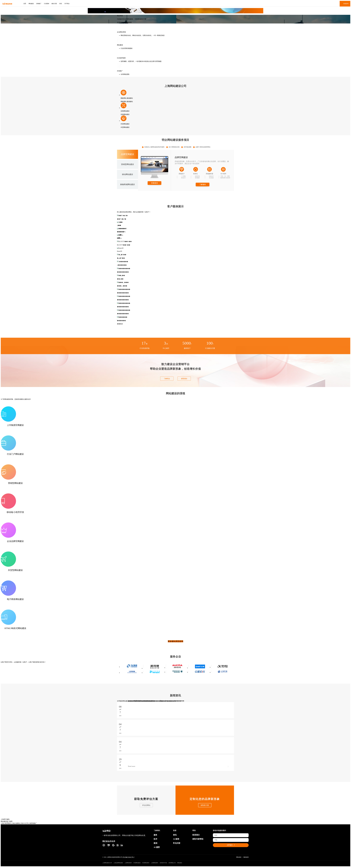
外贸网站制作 (145, 862)
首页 (24, 3)
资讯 (60, 3)
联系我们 (196, 835)
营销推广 (38, 3)
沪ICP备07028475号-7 (128, 857)
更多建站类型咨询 (175, 641)
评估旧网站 (146, 805)
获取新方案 (205, 805)
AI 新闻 (176, 839)
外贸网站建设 (137, 862)
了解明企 (167, 379)
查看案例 (154, 183)
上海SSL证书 (24, 823)
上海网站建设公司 (107, 862)
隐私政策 (246, 857)
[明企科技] (106, 830)
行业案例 (46, 3)
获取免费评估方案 (146, 798)
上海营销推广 (32, 823)
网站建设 (31, 3)
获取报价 (184, 379)
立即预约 (231, 845)
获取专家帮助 (197, 839)
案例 (155, 843)
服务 (155, 835)
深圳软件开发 (163, 862)
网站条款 (238, 857)
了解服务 (202, 184)
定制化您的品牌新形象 (205, 798)
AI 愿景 (157, 847)
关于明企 (67, 3)
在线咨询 (345, 3)
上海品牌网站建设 (118, 862)
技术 (155, 839)
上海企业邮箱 (15, 823)
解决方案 (54, 3)
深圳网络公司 (172, 862)
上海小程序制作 (6, 823)
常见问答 (176, 843)
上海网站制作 (128, 862)
